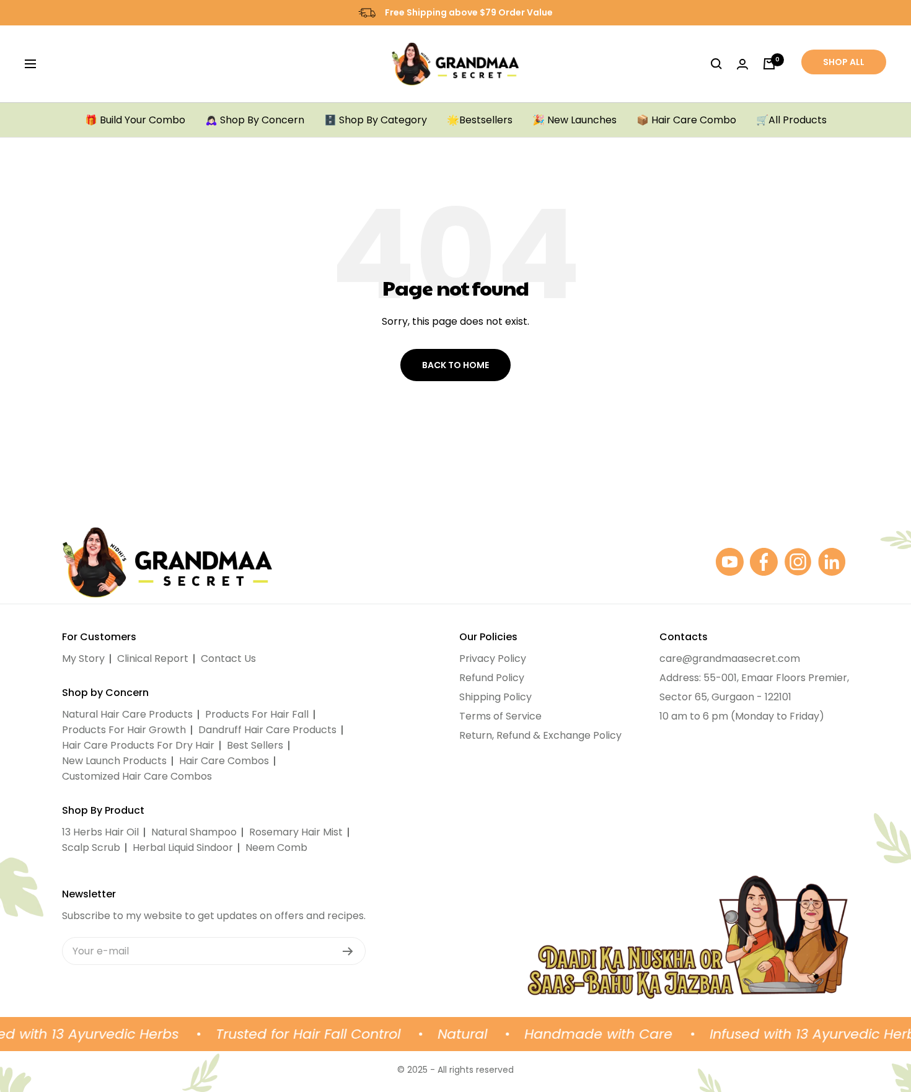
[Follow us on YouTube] (730, 562)
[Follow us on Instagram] (798, 562)
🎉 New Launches (574, 120)
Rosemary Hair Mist (296, 832)
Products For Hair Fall (257, 714)
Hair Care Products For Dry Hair (138, 745)
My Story (83, 658)
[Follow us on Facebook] (764, 562)
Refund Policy (491, 678)
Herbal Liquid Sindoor (183, 847)
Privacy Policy (492, 658)
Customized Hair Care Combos (137, 776)
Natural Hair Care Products (127, 714)
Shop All (844, 62)
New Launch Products (114, 761)
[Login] (742, 64)
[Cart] (769, 63)
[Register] (348, 951)
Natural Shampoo (194, 832)
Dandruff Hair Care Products (267, 730)
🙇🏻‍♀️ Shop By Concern (254, 120)
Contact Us (228, 658)
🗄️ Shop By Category (375, 120)
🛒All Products (791, 120)
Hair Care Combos (224, 761)
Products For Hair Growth (124, 730)
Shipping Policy (495, 697)
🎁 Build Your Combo (135, 120)
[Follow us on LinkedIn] (832, 562)
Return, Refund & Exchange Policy (540, 735)
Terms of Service (500, 716)
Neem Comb (276, 847)
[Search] (716, 63)
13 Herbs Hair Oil (100, 832)
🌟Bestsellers (480, 120)
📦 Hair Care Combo (686, 120)
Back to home (455, 365)
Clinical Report (152, 658)
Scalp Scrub (91, 847)
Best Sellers (255, 745)
